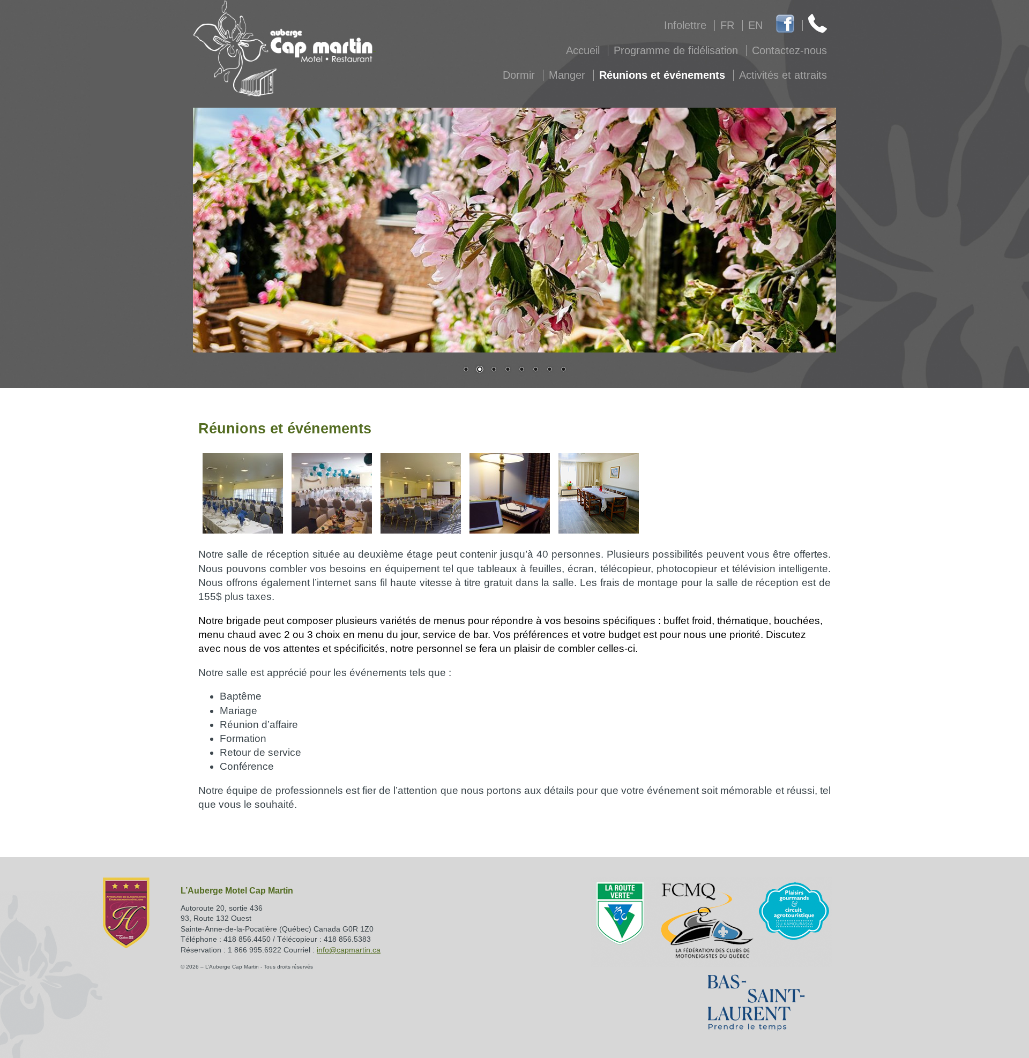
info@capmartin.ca (349, 950)
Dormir (519, 75)
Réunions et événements (662, 75)
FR (727, 25)
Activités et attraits (783, 75)
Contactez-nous (789, 50)
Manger (567, 75)
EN (755, 25)
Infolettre (685, 25)
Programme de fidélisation (676, 50)
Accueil (583, 50)
